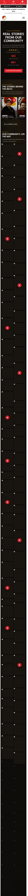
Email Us (8, 6)
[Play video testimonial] (7, 239)
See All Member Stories (10, 124)
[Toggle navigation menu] (23, 17)
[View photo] (7, 149)
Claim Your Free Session (13, 70)
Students (20, 6)
